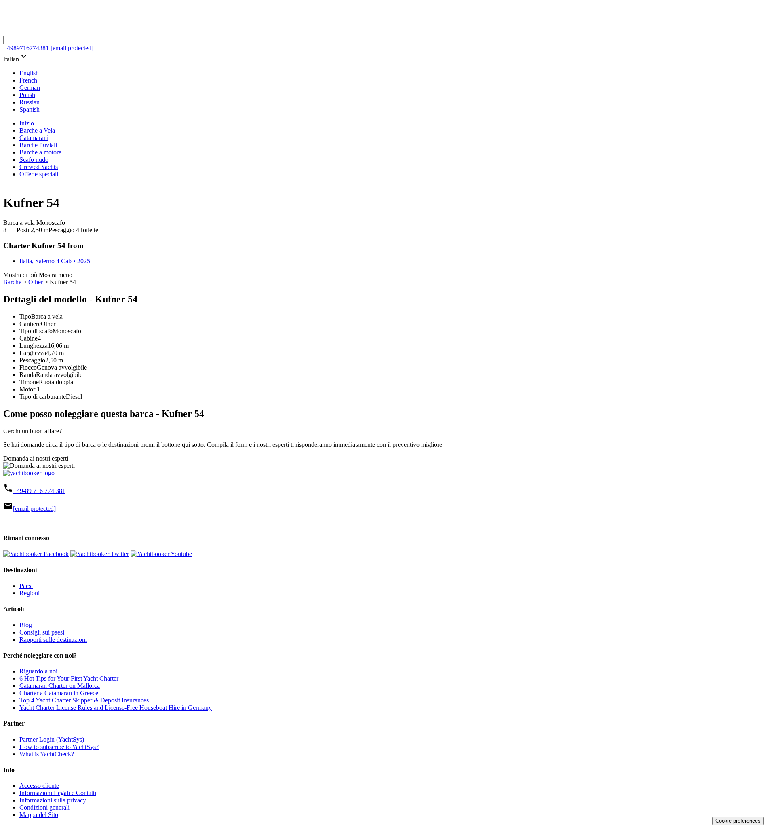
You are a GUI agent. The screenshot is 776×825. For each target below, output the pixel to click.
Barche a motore (40, 152)
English (29, 73)
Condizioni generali (44, 807)
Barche (12, 282)
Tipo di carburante (42, 396)
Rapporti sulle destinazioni (53, 639)
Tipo (25, 316)
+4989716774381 (26, 47)
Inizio (26, 123)
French (28, 80)
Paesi (26, 585)
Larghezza (32, 352)
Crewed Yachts (38, 166)
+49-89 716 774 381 (39, 490)
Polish (27, 94)
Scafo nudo (33, 159)
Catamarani (33, 137)
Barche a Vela (37, 130)
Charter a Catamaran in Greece (58, 693)
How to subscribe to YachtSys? (59, 746)
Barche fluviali (38, 145)
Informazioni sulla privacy (52, 800)
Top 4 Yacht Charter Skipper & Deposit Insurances (84, 700)
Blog (25, 625)
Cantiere (30, 323)
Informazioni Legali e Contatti (57, 792)
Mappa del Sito (38, 814)
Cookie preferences (738, 821)
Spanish (29, 109)
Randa (27, 374)
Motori (28, 389)
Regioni (29, 593)
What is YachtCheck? (46, 754)
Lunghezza (33, 345)
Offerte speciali (38, 174)
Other (35, 282)
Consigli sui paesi (41, 632)
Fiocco (28, 367)
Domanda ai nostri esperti (35, 458)
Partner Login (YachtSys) (51, 739)
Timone (29, 382)
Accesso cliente (39, 785)
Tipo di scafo (36, 331)
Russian (29, 102)
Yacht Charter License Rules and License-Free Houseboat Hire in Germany (115, 707)
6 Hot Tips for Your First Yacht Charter (68, 678)
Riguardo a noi (38, 671)
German (29, 87)
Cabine (28, 338)
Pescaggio (32, 360)
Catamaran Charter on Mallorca (59, 685)
